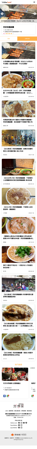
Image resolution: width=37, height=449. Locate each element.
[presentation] (2, 13)
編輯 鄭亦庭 (5, 67)
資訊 (8, 38)
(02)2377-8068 (20, 413)
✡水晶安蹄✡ (6, 96)
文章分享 (27, 38)
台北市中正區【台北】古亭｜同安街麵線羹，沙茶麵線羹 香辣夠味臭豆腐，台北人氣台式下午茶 (18, 93)
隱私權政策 (17, 410)
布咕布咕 (5, 154)
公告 (6, 410)
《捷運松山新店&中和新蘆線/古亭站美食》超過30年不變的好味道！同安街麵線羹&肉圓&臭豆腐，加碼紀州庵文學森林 (18, 238)
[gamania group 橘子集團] (18, 434)
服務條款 (11, 410)
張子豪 (4, 271)
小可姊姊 (5, 213)
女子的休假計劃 (6, 184)
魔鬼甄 (4, 242)
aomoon (5, 358)
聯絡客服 (29, 410)
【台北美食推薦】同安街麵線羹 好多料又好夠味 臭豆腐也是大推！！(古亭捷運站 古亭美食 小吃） (18, 326)
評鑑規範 (23, 410)
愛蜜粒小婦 (5, 125)
